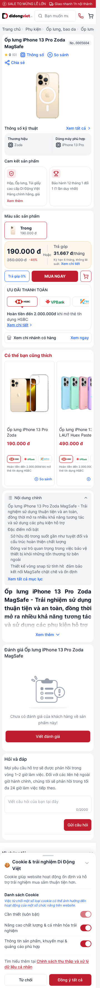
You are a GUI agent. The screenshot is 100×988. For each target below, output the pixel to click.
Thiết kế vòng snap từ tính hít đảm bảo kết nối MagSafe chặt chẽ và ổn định (46, 569)
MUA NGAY (55, 276)
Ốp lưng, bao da (61, 29)
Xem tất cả (76, 128)
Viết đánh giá (48, 736)
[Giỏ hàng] (91, 16)
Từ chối (25, 979)
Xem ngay (80, 337)
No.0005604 (79, 43)
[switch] (85, 914)
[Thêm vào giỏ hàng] (85, 276)
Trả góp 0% (17, 276)
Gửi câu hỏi (78, 824)
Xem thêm (15, 201)
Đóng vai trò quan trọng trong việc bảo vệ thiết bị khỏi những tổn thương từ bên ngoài (49, 554)
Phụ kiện (33, 29)
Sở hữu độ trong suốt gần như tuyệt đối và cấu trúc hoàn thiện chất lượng (49, 539)
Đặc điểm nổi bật (23, 529)
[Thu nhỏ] (86, 863)
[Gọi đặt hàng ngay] (81, 16)
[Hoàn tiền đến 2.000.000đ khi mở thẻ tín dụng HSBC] (14, 459)
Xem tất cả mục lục (25, 578)
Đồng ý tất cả (70, 979)
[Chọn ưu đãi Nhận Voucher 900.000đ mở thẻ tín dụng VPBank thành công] (55, 302)
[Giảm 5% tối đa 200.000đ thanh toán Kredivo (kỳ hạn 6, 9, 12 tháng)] (45, 459)
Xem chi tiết (70, 264)
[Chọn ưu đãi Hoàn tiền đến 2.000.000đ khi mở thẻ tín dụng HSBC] (22, 302)
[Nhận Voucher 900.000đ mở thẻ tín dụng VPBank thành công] (29, 459)
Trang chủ (11, 29)
